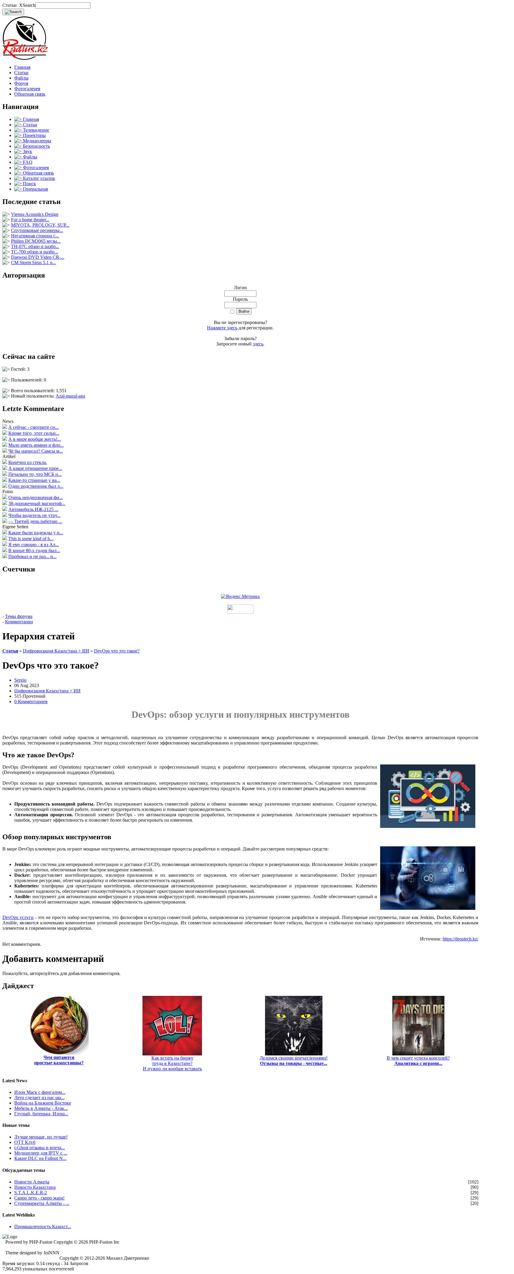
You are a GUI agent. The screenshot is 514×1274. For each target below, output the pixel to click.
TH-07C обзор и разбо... (35, 246)
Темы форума (18, 616)
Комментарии (19, 621)
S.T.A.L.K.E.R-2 (30, 1192)
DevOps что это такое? (117, 650)
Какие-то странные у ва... (34, 480)
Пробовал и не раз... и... (32, 556)
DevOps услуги (18, 917)
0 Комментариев (31, 701)
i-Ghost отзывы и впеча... (39, 1147)
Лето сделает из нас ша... (39, 1097)
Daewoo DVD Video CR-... (37, 257)
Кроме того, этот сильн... (33, 433)
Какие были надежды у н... (35, 532)
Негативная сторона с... (35, 235)
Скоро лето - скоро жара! (39, 1197)
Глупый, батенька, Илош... (41, 1113)
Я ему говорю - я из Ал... (33, 544)
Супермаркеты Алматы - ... (41, 1203)
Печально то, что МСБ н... (35, 474)
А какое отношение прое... (35, 468)
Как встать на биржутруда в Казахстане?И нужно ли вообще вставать (172, 1063)
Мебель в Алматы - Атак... (41, 1108)
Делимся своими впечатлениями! (293, 1060)
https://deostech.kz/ (460, 938)
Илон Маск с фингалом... (39, 1092)
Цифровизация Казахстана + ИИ (56, 650)
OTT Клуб (24, 1142)
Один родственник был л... (35, 486)
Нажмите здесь (222, 327)
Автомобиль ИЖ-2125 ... (33, 509)
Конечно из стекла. (27, 462)
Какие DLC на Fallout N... (40, 1158)
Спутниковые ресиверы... (37, 230)
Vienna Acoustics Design (34, 214)
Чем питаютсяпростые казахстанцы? (59, 1060)
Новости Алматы (31, 1181)
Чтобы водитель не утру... (34, 515)
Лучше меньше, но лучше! (41, 1136)
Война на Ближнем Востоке (42, 1102)
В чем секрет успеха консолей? (418, 1060)
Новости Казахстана (35, 1187)
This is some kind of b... (31, 538)
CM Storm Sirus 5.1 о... (33, 262)
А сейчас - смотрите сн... (33, 427)
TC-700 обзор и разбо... (34, 251)
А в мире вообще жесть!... (34, 439)
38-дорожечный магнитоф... (36, 503)
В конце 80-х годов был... (34, 550)
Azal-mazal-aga (70, 395)
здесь (258, 343)
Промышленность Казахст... (42, 1226)
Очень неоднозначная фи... (35, 497)
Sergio (20, 680)
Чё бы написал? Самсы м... (35, 451)
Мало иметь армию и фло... (36, 445)
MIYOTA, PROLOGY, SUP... (40, 225)
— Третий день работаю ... (35, 521)
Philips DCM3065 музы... (36, 241)
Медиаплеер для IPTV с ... (40, 1152)
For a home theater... (30, 219)
